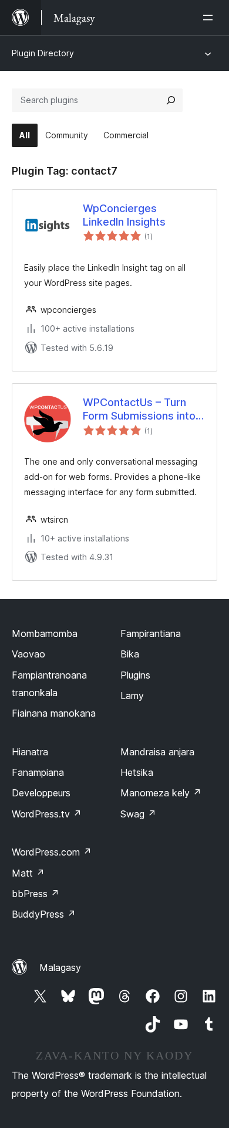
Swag (138, 814)
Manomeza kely (160, 793)
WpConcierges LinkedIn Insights (124, 215)
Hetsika (136, 772)
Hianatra (30, 752)
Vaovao (28, 654)
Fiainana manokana (54, 713)
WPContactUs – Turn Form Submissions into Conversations (139, 409)
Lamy (132, 695)
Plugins (135, 675)
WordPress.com (52, 852)
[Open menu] (210, 17)
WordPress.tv (47, 814)
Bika (129, 654)
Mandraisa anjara (157, 752)
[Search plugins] (171, 100)
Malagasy (60, 967)
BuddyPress (44, 914)
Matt (28, 873)
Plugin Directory (43, 53)
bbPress (35, 893)
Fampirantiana (150, 633)
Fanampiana (38, 772)
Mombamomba (45, 633)
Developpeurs (41, 793)
